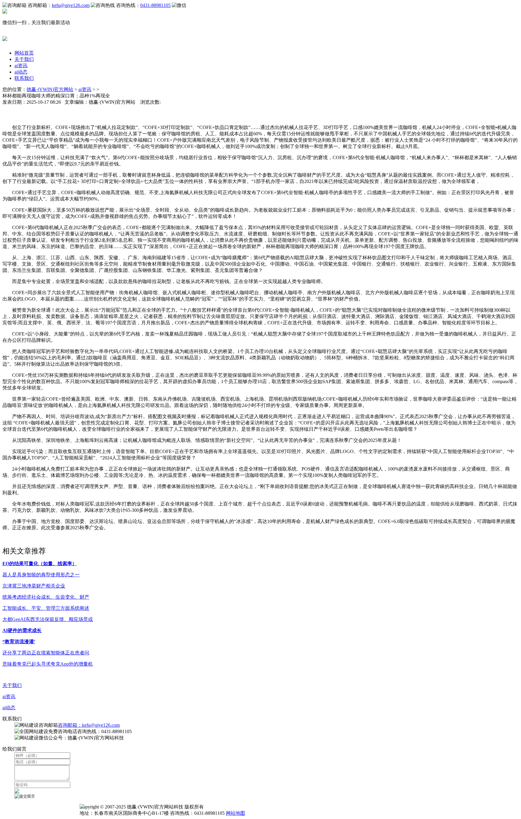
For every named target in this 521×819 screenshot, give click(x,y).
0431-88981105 (155, 5)
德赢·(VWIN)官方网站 (50, 89)
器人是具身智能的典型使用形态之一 (41, 574)
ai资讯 (20, 65)
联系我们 (24, 78)
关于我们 (24, 59)
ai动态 (20, 71)
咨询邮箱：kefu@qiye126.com (89, 725)
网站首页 (24, 52)
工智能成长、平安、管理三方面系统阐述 (45, 608)
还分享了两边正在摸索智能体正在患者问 (45, 652)
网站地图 (235, 813)
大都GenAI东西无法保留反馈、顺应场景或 (47, 619)
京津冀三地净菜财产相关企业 (33, 585)
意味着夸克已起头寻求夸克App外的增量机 (47, 663)
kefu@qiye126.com (71, 5)
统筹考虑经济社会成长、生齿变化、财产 (45, 597)
